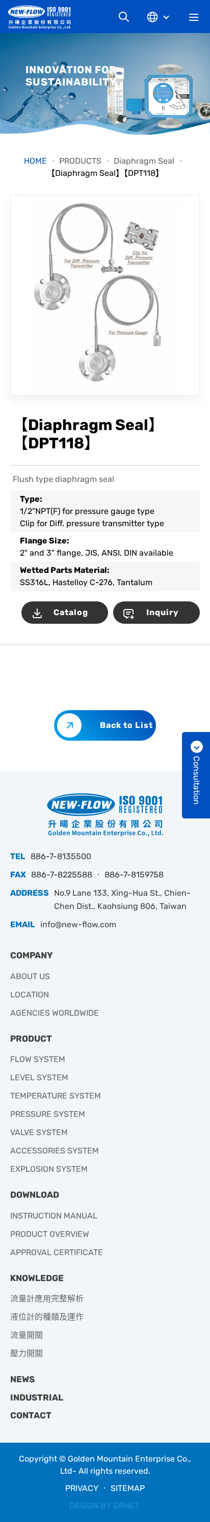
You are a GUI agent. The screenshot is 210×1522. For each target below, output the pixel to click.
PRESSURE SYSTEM (47, 1114)
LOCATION (29, 994)
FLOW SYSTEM (37, 1059)
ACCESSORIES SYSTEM (54, 1150)
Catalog (71, 612)
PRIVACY (81, 1488)
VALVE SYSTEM (39, 1132)
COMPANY (31, 955)
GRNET (126, 1505)
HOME (35, 161)
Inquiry (162, 612)
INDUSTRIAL (36, 1397)
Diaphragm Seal (144, 161)
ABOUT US (30, 976)
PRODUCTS (80, 161)
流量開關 (26, 1335)
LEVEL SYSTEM (39, 1077)
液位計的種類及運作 (47, 1317)
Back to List (126, 725)
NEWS (22, 1379)
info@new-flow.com (78, 924)
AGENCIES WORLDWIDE (54, 1013)
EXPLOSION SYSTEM (49, 1169)
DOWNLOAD (34, 1195)
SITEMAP (128, 1488)
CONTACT (30, 1415)
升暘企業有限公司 (43, 17)
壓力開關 (26, 1353)
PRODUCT (31, 1038)
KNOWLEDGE (37, 1278)
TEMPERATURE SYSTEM (55, 1096)
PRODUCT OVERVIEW (49, 1234)
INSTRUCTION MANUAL (53, 1216)
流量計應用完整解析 (47, 1298)
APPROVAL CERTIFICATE (56, 1252)
